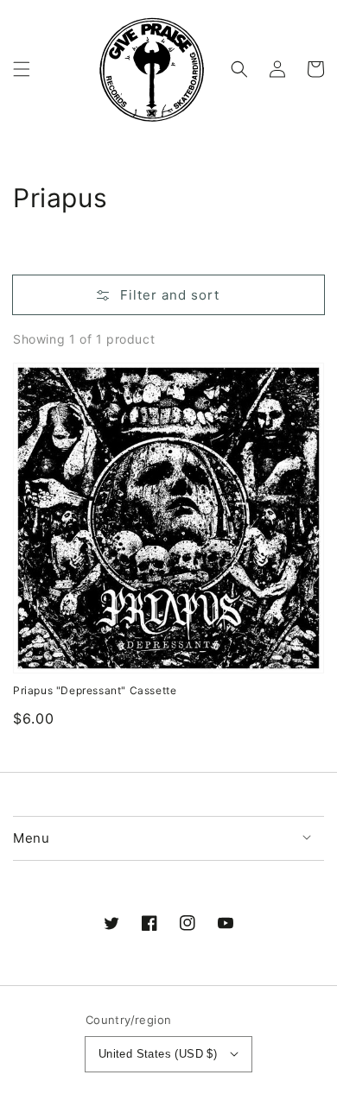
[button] (22, 69)
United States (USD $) (158, 1053)
